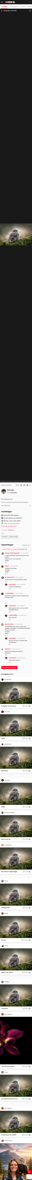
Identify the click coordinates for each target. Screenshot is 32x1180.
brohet (6, 913)
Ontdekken (4, 6)
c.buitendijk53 (9, 593)
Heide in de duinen (7, 972)
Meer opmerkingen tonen (9, 667)
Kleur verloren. (6, 839)
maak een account (12, 549)
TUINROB (5, 982)
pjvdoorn (8, 649)
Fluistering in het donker (9, 1135)
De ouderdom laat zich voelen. (9, 1099)
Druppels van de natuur (8, 706)
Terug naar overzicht (10, 10)
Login (4, 549)
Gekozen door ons (14, 6)
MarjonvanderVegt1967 (12, 553)
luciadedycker (8, 845)
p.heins (6, 945)
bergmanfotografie (9, 812)
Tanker (5, 881)
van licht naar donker (7, 1066)
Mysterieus (4, 770)
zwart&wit (4, 1008)
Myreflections (9, 624)
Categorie (7, 530)
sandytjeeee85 (8, 1140)
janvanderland (9, 577)
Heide (3, 738)
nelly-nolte (7, 711)
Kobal (7, 566)
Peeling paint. (5, 907)
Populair (23, 6)
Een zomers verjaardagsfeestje (9, 871)
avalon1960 (13, 492)
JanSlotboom (7, 744)
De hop (3, 940)
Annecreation (7, 679)
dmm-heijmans (8, 1014)
